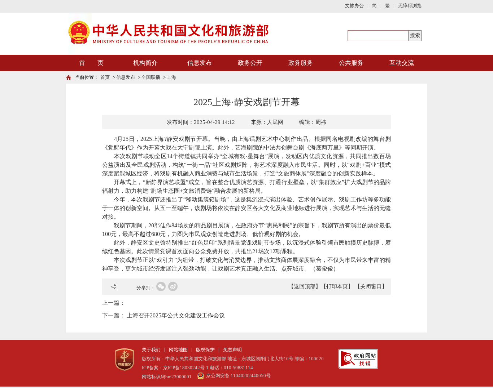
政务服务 (300, 62)
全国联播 (150, 77)
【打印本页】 (337, 286)
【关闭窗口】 (371, 286)
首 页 (91, 62)
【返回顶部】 (304, 286)
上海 (171, 77)
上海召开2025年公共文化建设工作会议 (176, 315)
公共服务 (351, 62)
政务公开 (250, 62)
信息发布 (199, 62)
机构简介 (145, 62)
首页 (105, 77)
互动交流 (401, 62)
